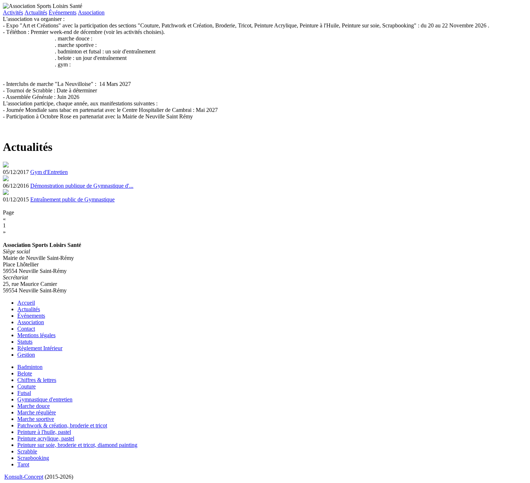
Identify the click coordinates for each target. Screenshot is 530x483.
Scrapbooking (33, 458)
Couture (26, 386)
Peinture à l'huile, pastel (44, 432)
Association (91, 12)
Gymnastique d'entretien (44, 399)
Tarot (23, 464)
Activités (13, 12)
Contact (26, 329)
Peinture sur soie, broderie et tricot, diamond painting (77, 445)
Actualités (36, 12)
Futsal (24, 393)
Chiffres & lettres (36, 380)
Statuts (24, 342)
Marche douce (33, 406)
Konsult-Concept (23, 477)
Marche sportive (35, 419)
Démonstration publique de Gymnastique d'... (81, 186)
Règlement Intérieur (39, 348)
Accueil (26, 303)
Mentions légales (36, 335)
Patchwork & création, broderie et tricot (62, 425)
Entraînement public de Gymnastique (72, 199)
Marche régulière (36, 412)
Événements (62, 12)
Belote (24, 373)
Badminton (30, 367)
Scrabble (27, 451)
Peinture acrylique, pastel (45, 438)
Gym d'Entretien (49, 172)
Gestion (26, 355)
